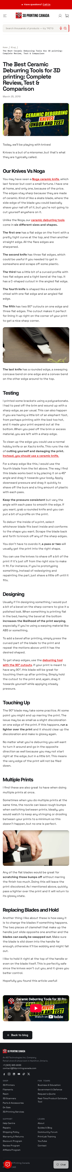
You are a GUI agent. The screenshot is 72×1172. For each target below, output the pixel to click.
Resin (6, 1094)
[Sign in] (60, 16)
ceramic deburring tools (48, 220)
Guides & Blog (45, 1127)
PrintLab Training (47, 1136)
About (41, 1123)
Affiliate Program (11, 1150)
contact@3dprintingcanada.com (19, 1068)
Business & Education (49, 1085)
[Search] (65, 28)
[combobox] (36, 28)
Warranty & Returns (13, 1136)
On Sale (6, 1107)
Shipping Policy (11, 1132)
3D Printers (9, 1085)
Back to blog (19, 1035)
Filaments (8, 1089)
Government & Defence (50, 1089)
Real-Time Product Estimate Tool (52, 1100)
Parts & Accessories (13, 1103)
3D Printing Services (13, 1111)
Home (5, 47)
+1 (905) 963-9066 (12, 1065)
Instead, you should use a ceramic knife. (31, 456)
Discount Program (12, 1141)
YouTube (42, 1141)
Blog (13, 47)
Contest (42, 1145)
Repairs (7, 1127)
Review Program (11, 1145)
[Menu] (5, 16)
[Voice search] (61, 28)
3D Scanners (9, 1098)
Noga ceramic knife (45, 179)
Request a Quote (46, 1094)
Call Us (46, 4)
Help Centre (9, 1123)
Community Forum (47, 1132)
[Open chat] (7, 1164)
